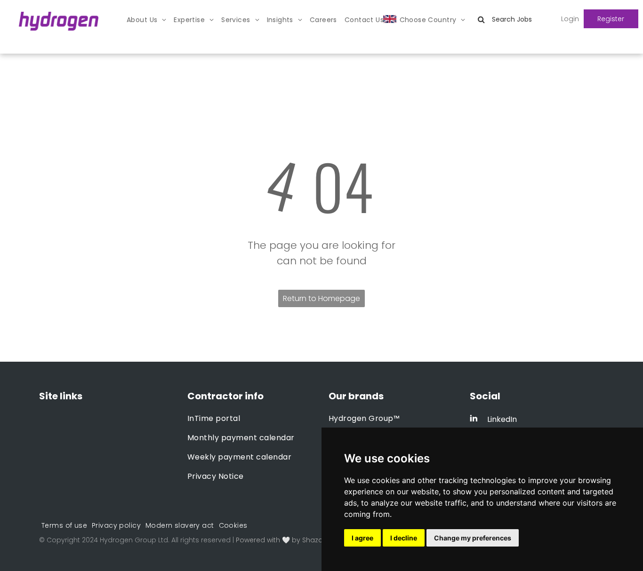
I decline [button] (403, 538)
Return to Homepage (321, 298)
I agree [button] (362, 538)
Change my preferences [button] (472, 538)
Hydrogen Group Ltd (134, 540)
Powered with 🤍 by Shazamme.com (297, 540)
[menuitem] (146, 20)
